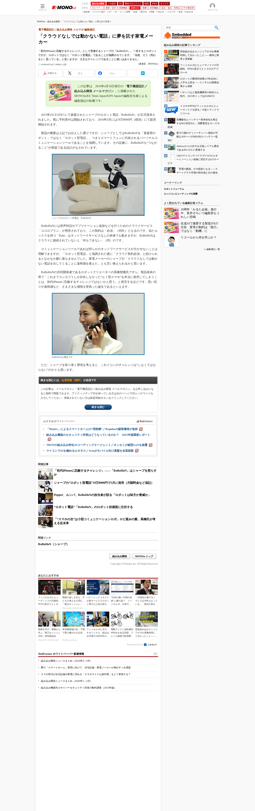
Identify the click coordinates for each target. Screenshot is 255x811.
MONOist (41, 21)
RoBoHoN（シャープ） (53, 544)
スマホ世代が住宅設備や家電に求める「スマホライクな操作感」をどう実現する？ (86, 674)
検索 (217, 27)
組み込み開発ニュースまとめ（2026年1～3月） (66, 681)
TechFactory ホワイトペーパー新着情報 (61, 653)
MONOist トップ (144, 556)
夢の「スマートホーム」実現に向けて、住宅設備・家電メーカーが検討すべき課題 (86, 667)
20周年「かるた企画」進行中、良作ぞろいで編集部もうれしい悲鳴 (200, 213)
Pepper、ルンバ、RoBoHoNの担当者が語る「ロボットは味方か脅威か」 (102, 494)
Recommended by (135, 644)
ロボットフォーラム (174, 189)
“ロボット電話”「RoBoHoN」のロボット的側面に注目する (93, 507)
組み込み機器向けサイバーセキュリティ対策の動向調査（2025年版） (78, 687)
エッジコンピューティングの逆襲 (181, 193)
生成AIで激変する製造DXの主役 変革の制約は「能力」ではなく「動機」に (200, 227)
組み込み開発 (53, 21)
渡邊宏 (142, 64)
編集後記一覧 (213, 249)
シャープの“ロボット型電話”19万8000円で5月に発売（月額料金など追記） (104, 482)
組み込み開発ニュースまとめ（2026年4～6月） (66, 660)
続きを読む (98, 407)
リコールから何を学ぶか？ (199, 237)
